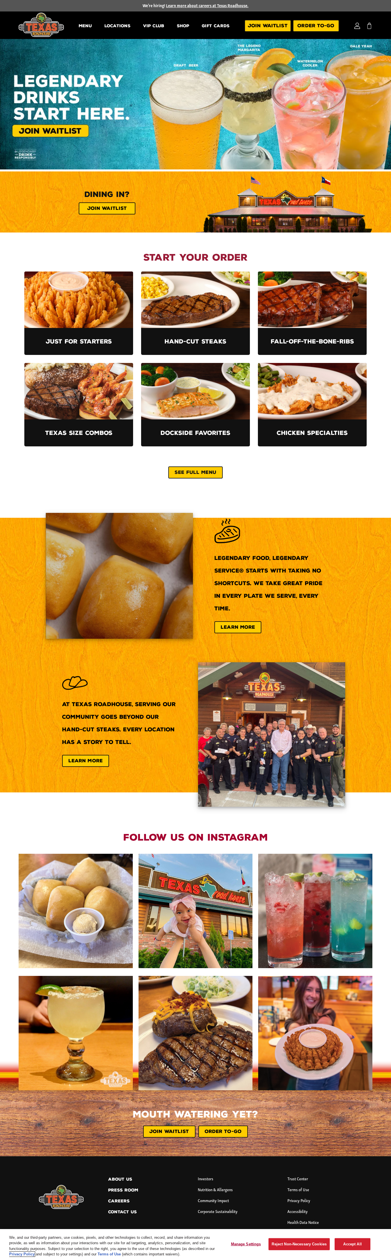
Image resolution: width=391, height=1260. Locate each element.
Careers (119, 1201)
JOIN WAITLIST (169, 1131)
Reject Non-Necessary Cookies (299, 1244)
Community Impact (213, 1201)
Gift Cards (216, 26)
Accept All (352, 1244)
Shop (183, 26)
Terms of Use (298, 1190)
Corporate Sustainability (218, 1212)
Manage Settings (246, 1244)
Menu (85, 26)
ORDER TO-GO (223, 1131)
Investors (205, 1179)
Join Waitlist (268, 25)
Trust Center (297, 1179)
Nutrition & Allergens (215, 1190)
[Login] (357, 26)
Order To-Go (315, 25)
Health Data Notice (303, 1223)
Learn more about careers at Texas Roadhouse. (207, 6)
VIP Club (153, 26)
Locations (117, 26)
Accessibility (297, 1212)
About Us (120, 1179)
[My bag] (369, 26)
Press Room (123, 1190)
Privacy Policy (298, 1201)
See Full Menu (195, 472)
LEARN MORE (238, 627)
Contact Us (122, 1212)
